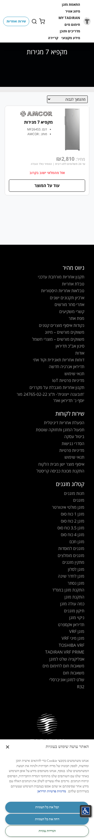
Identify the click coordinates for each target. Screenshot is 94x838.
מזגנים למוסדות (71, 548)
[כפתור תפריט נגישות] (86, 811)
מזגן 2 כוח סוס (72, 521)
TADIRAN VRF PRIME (64, 652)
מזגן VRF (76, 631)
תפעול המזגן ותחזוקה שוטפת (60, 430)
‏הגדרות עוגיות (47, 831)
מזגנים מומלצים (71, 555)
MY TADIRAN (69, 17)
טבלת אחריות (73, 284)
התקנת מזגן (74, 597)
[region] (47, 788)
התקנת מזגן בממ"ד (68, 590)
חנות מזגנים (74, 493)
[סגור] (7, 747)
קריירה (53, 37)
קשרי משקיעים (71, 311)
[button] (71, 4)
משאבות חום (73, 673)
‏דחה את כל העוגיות (47, 819)
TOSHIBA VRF (71, 645)
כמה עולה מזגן (72, 604)
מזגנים (78, 500)
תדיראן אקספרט (71, 624)
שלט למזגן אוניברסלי (66, 680)
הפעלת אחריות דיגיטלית (64, 423)
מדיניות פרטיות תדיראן (51, 791)
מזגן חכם (76, 541)
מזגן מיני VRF (73, 638)
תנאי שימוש (74, 373)
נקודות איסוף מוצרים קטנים (61, 325)
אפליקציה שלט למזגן (66, 659)
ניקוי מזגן (76, 617)
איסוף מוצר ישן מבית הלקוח (61, 464)
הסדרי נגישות (73, 443)
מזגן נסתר (76, 583)
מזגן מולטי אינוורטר (68, 507)
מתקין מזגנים (73, 562)
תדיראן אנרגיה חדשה (66, 366)
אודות (79, 353)
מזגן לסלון (76, 569)
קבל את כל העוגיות (47, 807)
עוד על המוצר (47, 185)
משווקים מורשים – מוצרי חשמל (58, 339)
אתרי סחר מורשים (69, 304)
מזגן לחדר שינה (71, 576)
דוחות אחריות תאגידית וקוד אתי (58, 360)
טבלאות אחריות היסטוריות (62, 291)
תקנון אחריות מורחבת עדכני (61, 277)
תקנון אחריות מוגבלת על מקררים (57, 387)
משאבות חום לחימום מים (63, 666)
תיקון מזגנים (74, 611)
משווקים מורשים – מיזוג (64, 332)
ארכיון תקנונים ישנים (67, 298)
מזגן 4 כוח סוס (72, 534)
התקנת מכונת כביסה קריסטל (60, 471)
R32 (80, 687)
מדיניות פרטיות (71, 450)
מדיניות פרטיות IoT (68, 380)
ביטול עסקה (74, 436)
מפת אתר (76, 318)
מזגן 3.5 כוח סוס (70, 528)
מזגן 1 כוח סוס (72, 514)
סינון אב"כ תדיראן (70, 346)
